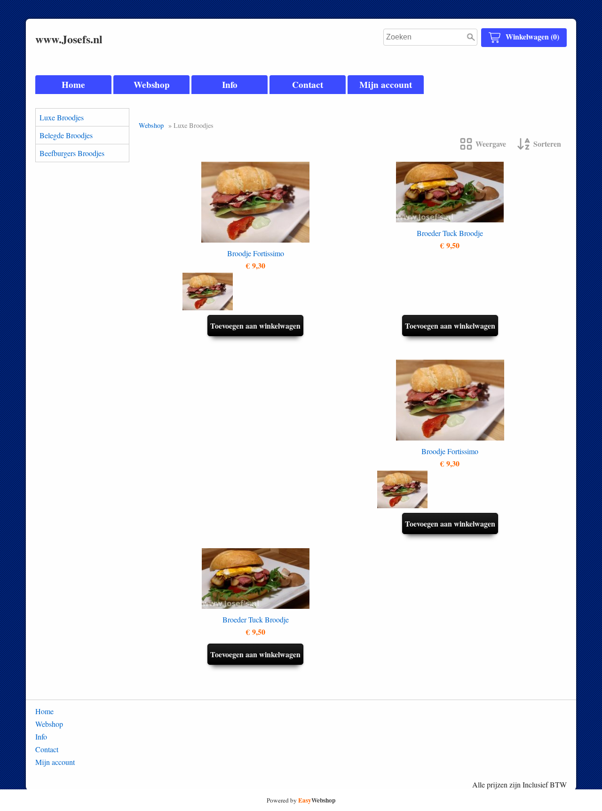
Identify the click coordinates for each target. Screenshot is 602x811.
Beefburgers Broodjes (72, 153)
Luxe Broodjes (62, 117)
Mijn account (385, 84)
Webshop (152, 84)
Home (73, 84)
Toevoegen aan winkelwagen (255, 325)
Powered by (301, 800)
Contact (307, 84)
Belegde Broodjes (66, 135)
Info (230, 84)
